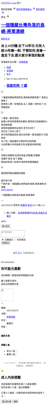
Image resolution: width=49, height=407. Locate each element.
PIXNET (13, 363)
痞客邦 (24, 205)
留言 (30, 205)
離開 (15, 402)
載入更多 (5, 226)
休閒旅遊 (23, 62)
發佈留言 (5, 243)
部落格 (10, 71)
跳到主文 (5, 39)
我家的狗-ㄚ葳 (17, 85)
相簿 (9, 67)
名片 (9, 74)
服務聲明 (29, 366)
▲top (3, 221)
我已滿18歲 (6, 402)
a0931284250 (7, 190)
